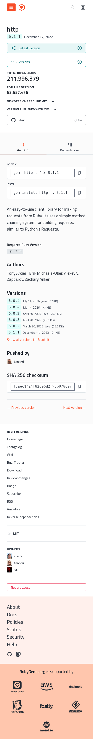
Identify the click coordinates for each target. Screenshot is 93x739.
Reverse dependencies (23, 516)
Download (14, 470)
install (10, 183)
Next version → (74, 407)
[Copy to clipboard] (79, 173)
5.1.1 (14, 332)
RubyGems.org (32, 671)
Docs (12, 614)
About (13, 607)
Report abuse (20, 587)
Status (14, 629)
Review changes (18, 478)
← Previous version (21, 407)
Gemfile (12, 164)
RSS (10, 501)
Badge (11, 485)
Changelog (14, 446)
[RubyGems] (21, 7)
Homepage (15, 439)
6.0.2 (14, 326)
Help (12, 644)
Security (15, 637)
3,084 (78, 120)
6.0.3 (14, 313)
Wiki (10, 454)
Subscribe (14, 493)
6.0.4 (14, 301)
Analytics (13, 509)
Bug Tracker (15, 462)
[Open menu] (11, 7)
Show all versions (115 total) (28, 339)
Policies (15, 622)
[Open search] (73, 7)
